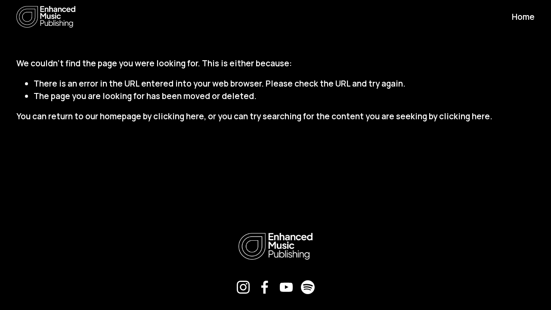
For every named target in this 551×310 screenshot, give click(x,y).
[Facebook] (265, 287)
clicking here (178, 116)
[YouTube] (286, 287)
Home (523, 16)
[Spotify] (308, 287)
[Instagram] (243, 287)
